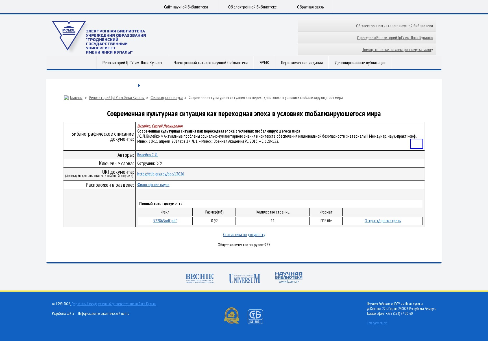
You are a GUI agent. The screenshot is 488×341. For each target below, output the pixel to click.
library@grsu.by (377, 323)
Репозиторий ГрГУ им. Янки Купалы (132, 63)
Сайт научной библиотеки (186, 7)
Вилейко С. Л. (147, 154)
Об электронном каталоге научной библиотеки (394, 25)
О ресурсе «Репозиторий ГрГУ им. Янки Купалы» (395, 37)
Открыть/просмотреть (383, 220)
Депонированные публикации (360, 63)
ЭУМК (264, 63)
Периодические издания (302, 63)
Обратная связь (310, 7)
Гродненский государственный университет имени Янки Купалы (113, 304)
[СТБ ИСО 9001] (259, 322)
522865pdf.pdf (165, 220)
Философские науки (167, 97)
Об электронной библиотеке (252, 7)
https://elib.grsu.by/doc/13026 (160, 174)
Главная (76, 97)
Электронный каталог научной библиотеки (211, 63)
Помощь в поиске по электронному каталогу (397, 49)
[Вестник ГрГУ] (200, 279)
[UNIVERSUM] (244, 279)
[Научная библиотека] (288, 278)
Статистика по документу (244, 234)
